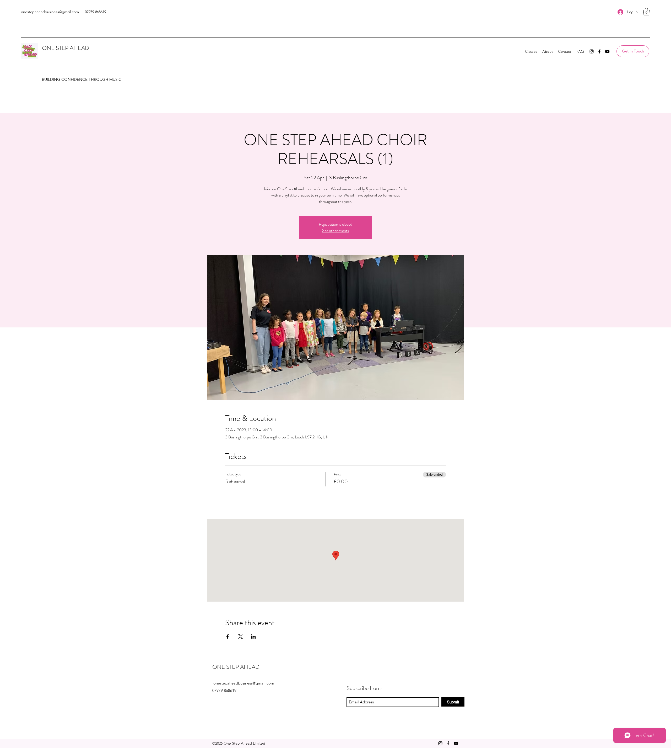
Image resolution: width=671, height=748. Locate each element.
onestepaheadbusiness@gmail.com (50, 11)
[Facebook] (599, 51)
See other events (335, 230)
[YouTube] (607, 51)
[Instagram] (591, 51)
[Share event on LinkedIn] (253, 636)
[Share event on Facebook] (227, 636)
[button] (646, 11)
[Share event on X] (240, 636)
